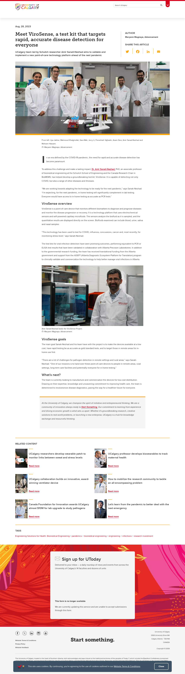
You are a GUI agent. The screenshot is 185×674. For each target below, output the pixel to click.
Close (161, 666)
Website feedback (22, 647)
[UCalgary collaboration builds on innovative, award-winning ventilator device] (21, 483)
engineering (114, 536)
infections (127, 536)
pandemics (77, 536)
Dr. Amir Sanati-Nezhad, (103, 169)
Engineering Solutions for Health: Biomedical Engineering (42, 536)
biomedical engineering (95, 536)
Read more (34, 465)
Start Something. (89, 407)
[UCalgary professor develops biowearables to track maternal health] (101, 458)
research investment (143, 536)
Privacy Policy (20, 644)
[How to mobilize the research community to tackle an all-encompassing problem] (101, 483)
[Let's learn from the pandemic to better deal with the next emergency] (101, 508)
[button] (129, 51)
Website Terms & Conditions (127, 666)
